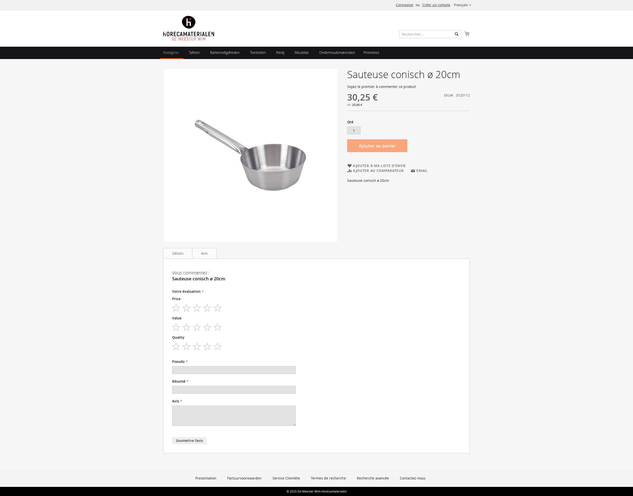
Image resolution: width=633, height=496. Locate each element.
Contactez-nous (413, 478)
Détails (177, 253)
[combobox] (430, 34)
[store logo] (188, 28)
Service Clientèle (286, 478)
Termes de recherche (328, 478)
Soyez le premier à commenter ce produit (381, 86)
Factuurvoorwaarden (244, 478)
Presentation (205, 478)
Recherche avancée (373, 478)
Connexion (404, 4)
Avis (204, 253)
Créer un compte (436, 4)
